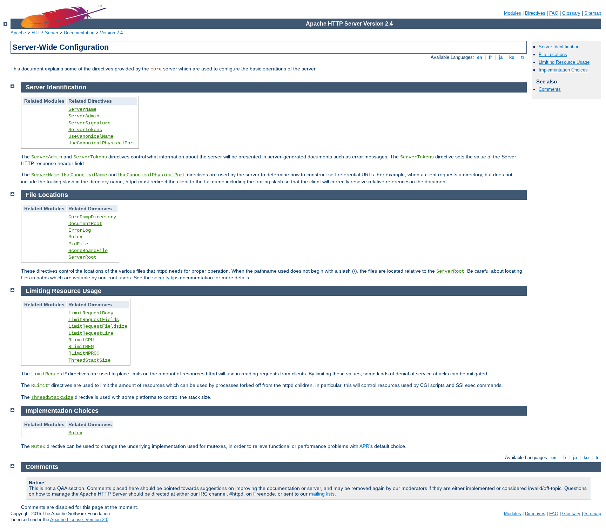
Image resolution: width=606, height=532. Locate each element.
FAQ (553, 13)
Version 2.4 (111, 32)
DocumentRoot (85, 223)
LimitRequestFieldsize (97, 326)
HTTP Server (45, 32)
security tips (165, 277)
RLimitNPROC (83, 353)
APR (364, 446)
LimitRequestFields (93, 319)
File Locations (553, 54)
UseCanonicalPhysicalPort (102, 143)
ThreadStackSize (89, 360)
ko (512, 57)
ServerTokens (85, 129)
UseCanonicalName (90, 136)
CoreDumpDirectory (92, 217)
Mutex (75, 237)
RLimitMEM (81, 346)
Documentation (79, 32)
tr (523, 57)
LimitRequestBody (90, 313)
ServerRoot (82, 257)
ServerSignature (89, 123)
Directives (535, 13)
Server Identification (559, 46)
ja (500, 57)
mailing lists (322, 494)
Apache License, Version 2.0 (79, 519)
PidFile (78, 244)
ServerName (82, 109)
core (156, 69)
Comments (550, 89)
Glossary (571, 13)
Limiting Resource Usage (564, 62)
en (480, 57)
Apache (18, 32)
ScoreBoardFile (88, 250)
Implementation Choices (563, 70)
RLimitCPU (81, 340)
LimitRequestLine (90, 333)
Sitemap (592, 13)
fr (490, 57)
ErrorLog (79, 230)
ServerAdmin (83, 116)
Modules (512, 13)
